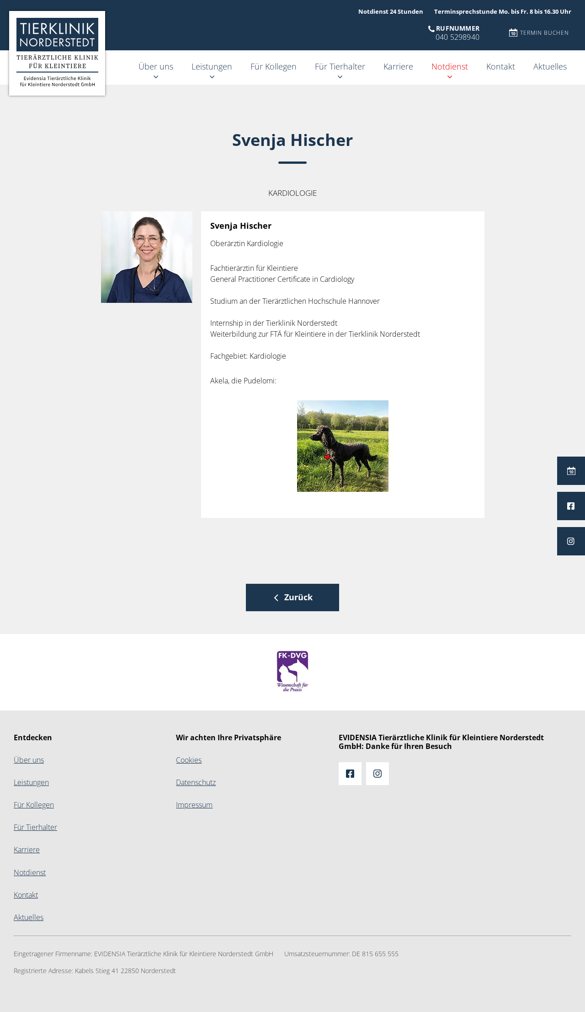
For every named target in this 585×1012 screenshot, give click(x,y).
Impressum (194, 805)
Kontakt (500, 66)
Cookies (189, 760)
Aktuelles (550, 66)
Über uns (155, 66)
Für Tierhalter (340, 66)
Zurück (298, 597)
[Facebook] (571, 506)
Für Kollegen (273, 66)
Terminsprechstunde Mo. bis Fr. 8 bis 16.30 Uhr (502, 11)
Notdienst (449, 66)
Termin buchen (544, 33)
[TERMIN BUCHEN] (571, 471)
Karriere (398, 66)
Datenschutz (196, 782)
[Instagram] (571, 541)
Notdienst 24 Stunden (390, 11)
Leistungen (211, 66)
